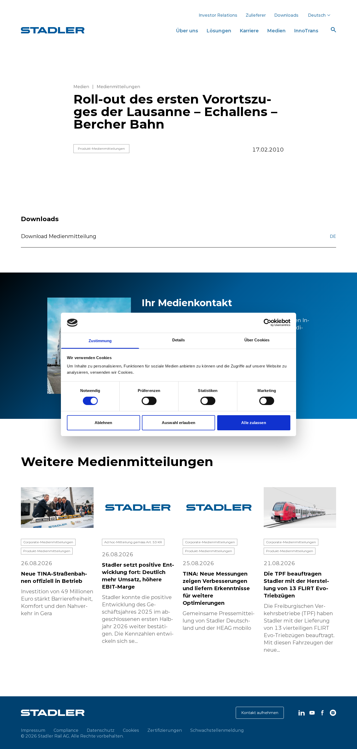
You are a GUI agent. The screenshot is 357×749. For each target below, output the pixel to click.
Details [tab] (178, 340)
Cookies (131, 730)
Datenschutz (100, 730)
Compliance (66, 730)
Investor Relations (218, 15)
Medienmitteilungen (118, 86)
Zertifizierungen (164, 730)
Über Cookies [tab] (256, 340)
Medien (276, 31)
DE (333, 236)
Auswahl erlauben (178, 422)
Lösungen (218, 31)
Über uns (187, 31)
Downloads (286, 15)
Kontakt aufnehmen (259, 712)
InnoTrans (306, 31)
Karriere (249, 31)
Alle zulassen (253, 422)
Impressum (33, 730)
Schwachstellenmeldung (217, 730)
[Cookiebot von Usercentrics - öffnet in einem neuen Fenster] (267, 323)
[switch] (149, 401)
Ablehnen (103, 422)
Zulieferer (256, 15)
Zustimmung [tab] (100, 341)
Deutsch (317, 15)
